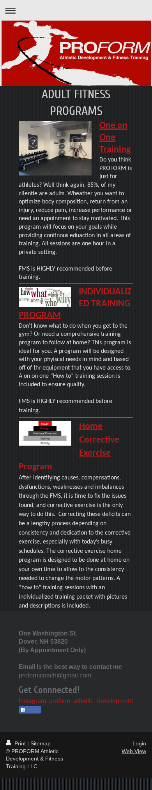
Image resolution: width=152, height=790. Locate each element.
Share (32, 710)
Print (20, 743)
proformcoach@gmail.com (55, 675)
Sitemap (40, 743)
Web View (134, 751)
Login (139, 743)
